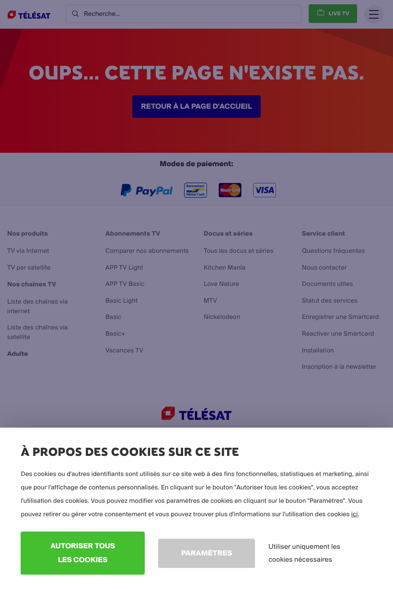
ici (354, 514)
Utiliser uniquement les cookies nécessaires (304, 553)
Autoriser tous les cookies (82, 552)
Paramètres (206, 552)
